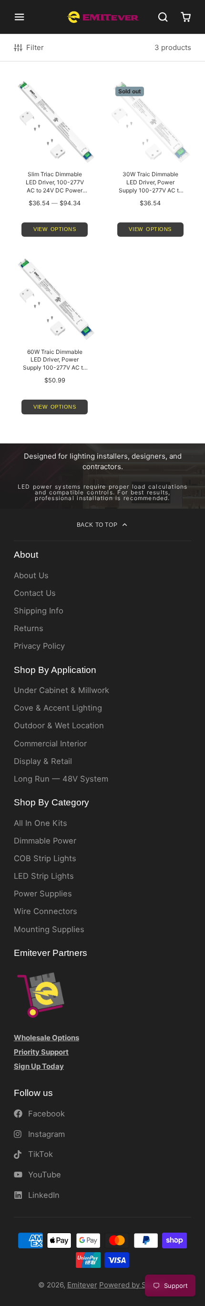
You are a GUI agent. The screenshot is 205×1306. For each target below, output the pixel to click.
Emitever (82, 1284)
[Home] (103, 17)
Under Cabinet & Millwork (61, 690)
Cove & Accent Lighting (58, 708)
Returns (28, 628)
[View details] (40, 994)
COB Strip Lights (45, 858)
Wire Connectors (45, 911)
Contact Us (35, 593)
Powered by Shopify (133, 1284)
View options (54, 229)
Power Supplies (43, 893)
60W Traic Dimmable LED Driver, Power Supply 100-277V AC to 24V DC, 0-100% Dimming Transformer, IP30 (55, 340)
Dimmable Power (45, 840)
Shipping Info (38, 610)
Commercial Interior (50, 743)
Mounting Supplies (49, 929)
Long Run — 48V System (61, 779)
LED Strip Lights (44, 876)
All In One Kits (40, 823)
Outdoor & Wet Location (59, 725)
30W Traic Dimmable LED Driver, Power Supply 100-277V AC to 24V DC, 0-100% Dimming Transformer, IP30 (150, 163)
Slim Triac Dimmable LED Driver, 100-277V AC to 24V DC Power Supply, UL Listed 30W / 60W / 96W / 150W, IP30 (55, 163)
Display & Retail (43, 761)
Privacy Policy (39, 646)
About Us (31, 575)
